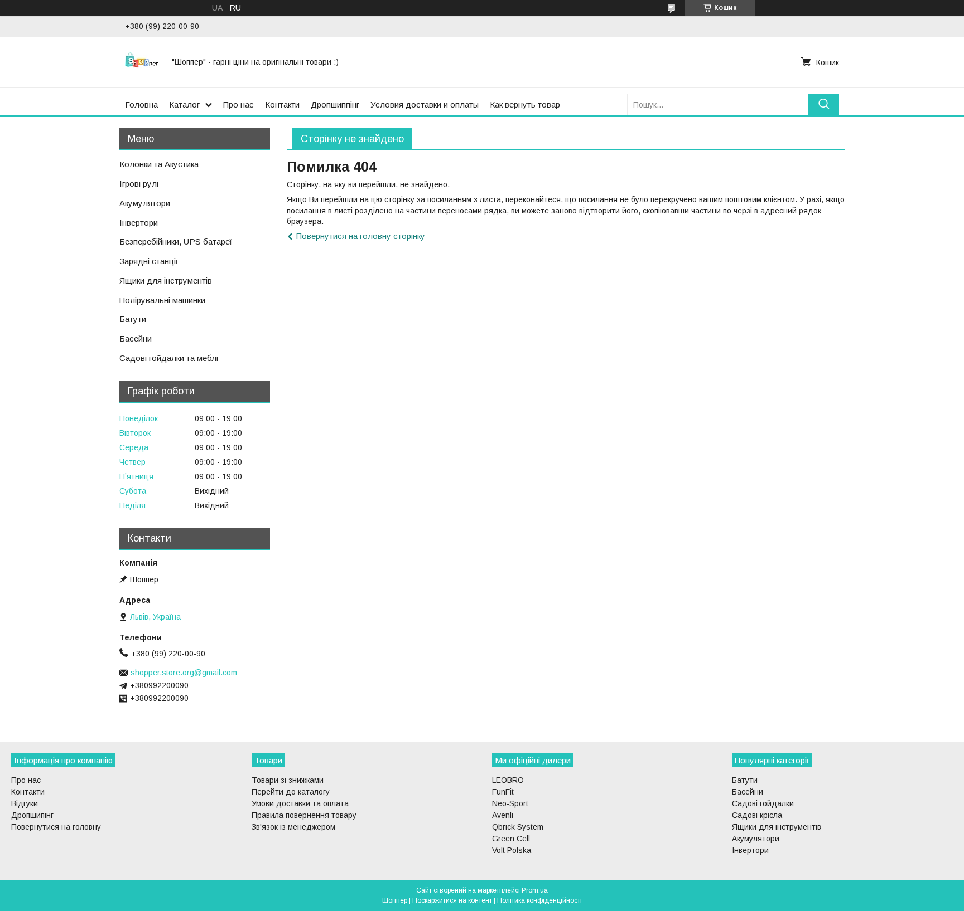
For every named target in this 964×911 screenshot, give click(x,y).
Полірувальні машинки (162, 300)
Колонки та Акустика (159, 164)
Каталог (184, 104)
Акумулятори (144, 203)
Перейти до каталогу (291, 791)
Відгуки (24, 803)
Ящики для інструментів (165, 280)
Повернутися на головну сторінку (360, 236)
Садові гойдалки (763, 803)
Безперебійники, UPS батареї (175, 241)
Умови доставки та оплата (300, 803)
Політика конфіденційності (539, 900)
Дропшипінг (32, 815)
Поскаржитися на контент (452, 900)
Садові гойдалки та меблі (168, 358)
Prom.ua (535, 890)
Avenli (502, 815)
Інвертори (138, 222)
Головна (141, 104)
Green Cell (511, 838)
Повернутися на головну (56, 826)
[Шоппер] (141, 61)
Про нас (238, 104)
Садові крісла (757, 815)
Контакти (282, 104)
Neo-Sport (510, 803)
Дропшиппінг (335, 104)
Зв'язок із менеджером (293, 826)
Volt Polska (511, 850)
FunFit (503, 791)
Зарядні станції (148, 261)
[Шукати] (823, 104)
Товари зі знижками (288, 780)
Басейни (135, 338)
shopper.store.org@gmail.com (184, 672)
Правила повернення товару (304, 815)
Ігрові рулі (138, 183)
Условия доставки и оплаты (424, 104)
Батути (132, 319)
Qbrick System (517, 826)
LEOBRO (508, 780)
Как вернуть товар (525, 104)
